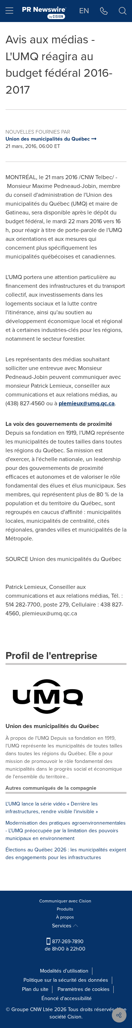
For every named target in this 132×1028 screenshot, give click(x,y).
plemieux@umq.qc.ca (87, 403)
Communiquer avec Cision (65, 901)
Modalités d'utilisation (64, 971)
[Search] (122, 11)
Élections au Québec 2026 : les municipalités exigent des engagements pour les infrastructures (66, 853)
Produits (65, 909)
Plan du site (35, 989)
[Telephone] (104, 11)
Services (62, 926)
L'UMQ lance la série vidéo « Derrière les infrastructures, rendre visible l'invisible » (52, 807)
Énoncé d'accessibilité (66, 998)
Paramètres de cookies (84, 989)
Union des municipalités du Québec (52, 726)
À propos (65, 917)
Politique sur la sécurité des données (65, 980)
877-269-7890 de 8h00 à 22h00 (65, 945)
